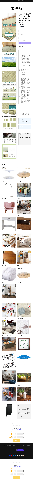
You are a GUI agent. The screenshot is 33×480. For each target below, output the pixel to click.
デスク (3, 232)
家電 (17, 402)
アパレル (3, 402)
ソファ (18, 198)
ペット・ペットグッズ (5, 385)
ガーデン (18, 368)
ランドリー (4, 299)
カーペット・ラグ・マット (6, 335)
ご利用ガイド (5, 445)
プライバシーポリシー (18, 445)
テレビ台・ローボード (20, 232)
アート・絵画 (4, 318)
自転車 (3, 368)
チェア (3, 215)
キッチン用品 (19, 385)
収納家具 (18, 265)
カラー (19, 32)
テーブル (18, 215)
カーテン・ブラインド (20, 335)
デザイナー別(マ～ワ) (5, 198)
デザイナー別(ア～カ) (5, 181)
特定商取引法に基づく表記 (11, 445)
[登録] (15, 450)
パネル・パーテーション (6, 265)
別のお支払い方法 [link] (25, 44)
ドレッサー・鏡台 (20, 248)
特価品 (18, 405)
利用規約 (28, 445)
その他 (3, 419)
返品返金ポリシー (24, 445)
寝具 (3, 282)
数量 (19, 36)
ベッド (3, 248)
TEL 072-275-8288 (25, 137)
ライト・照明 (19, 282)
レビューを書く (16, 441)
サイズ (19, 29)
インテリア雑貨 (19, 318)
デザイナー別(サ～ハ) (20, 181)
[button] (2, 8)
